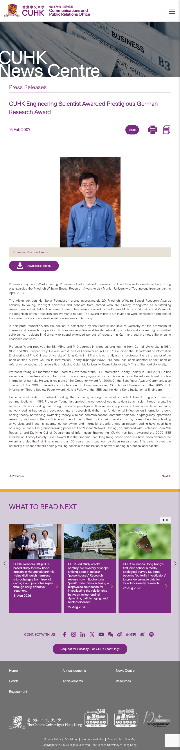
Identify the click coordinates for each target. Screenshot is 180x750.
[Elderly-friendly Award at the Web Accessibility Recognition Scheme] (125, 718)
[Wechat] (110, 634)
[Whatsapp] (146, 135)
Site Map (130, 739)
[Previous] (5, 565)
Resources (123, 681)
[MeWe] (157, 135)
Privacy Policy (52, 739)
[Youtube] (101, 634)
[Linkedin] (106, 135)
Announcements (74, 671)
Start (164, 520)
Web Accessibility (93, 739)
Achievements (73, 681)
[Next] (174, 565)
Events (13, 681)
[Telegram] (126, 135)
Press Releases (28, 87)
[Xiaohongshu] (131, 634)
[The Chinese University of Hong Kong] (25, 10)
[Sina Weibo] (136, 135)
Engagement (18, 692)
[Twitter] (116, 135)
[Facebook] (96, 135)
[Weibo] (119, 634)
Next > (166, 476)
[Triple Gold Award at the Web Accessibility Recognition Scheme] (96, 718)
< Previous (16, 476)
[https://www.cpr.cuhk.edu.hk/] (68, 10)
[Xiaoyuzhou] (142, 634)
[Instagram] (73, 634)
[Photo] (90, 202)
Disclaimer (71, 739)
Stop (167, 520)
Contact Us (114, 739)
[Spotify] (151, 634)
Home (13, 671)
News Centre (125, 671)
